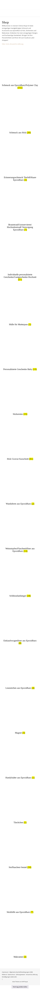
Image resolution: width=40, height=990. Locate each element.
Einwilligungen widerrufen (9, 977)
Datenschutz (11, 974)
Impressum (5, 972)
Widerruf (4, 974)
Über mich (5, 44)
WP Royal (25, 981)
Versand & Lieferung (16, 44)
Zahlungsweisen (20, 974)
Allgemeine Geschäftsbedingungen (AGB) (21, 972)
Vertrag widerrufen (20, 987)
